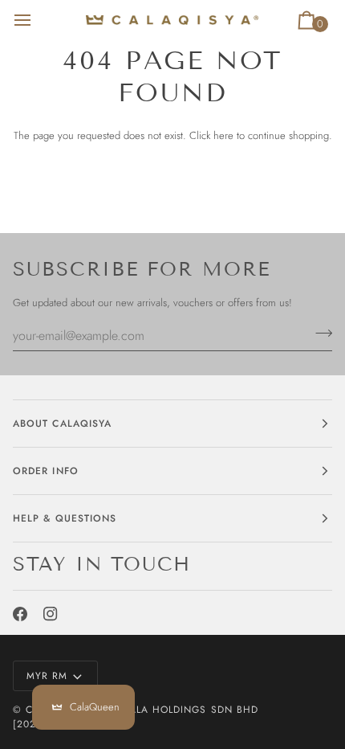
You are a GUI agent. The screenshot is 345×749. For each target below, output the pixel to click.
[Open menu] (37, 19)
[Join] (319, 333)
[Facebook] (20, 614)
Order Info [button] (46, 471)
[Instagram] (50, 614)
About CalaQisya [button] (62, 423)
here (223, 135)
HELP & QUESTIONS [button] (64, 518)
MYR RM (46, 676)
